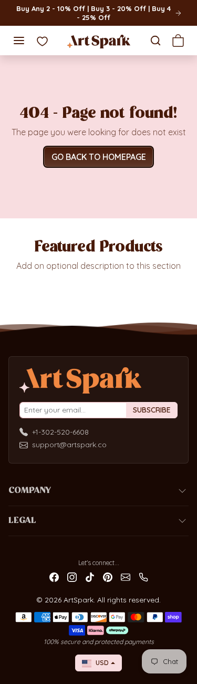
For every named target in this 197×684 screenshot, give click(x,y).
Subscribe (152, 410)
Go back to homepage (98, 157)
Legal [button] (22, 521)
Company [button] (29, 491)
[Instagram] (72, 576)
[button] (19, 40)
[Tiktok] (90, 576)
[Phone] (143, 576)
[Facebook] (54, 576)
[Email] (125, 576)
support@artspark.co (69, 444)
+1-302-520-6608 (60, 432)
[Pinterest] (108, 576)
